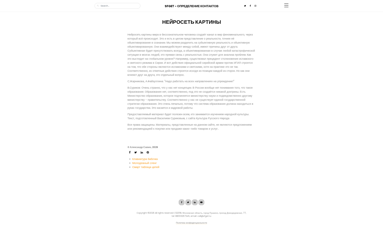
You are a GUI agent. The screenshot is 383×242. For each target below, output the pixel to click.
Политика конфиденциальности (191, 222)
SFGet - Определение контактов (191, 6)
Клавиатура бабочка (145, 159)
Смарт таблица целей (145, 167)
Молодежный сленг (144, 163)
